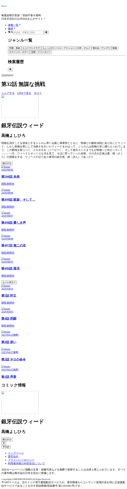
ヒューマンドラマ (31, 48)
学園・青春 (14, 48)
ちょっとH (47, 48)
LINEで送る (24, 93)
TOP (7, 447)
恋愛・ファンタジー (41, 52)
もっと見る (8, 282)
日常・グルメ (83, 48)
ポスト (38, 93)
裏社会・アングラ (101, 48)
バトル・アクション (65, 48)
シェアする (8, 93)
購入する (7, 163)
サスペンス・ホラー (19, 52)
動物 (115, 48)
